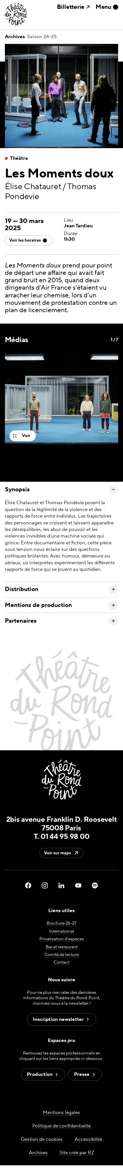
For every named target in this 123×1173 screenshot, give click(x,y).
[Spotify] (94, 885)
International (61, 931)
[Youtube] (78, 885)
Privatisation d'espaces (61, 939)
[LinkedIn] (61, 885)
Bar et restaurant (62, 946)
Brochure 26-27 (62, 923)
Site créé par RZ (76, 1153)
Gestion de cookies (42, 1139)
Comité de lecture (61, 954)
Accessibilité (88, 1139)
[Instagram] (44, 885)
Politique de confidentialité (61, 1126)
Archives (15, 36)
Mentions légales (61, 1112)
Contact (62, 962)
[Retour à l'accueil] (16, 14)
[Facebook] (28, 885)
